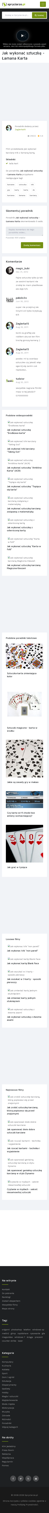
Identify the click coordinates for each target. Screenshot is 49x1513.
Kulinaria (6, 1365)
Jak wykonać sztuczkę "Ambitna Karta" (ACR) (24, 469)
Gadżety (6, 1388)
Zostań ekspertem (11, 1301)
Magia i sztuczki (10, 1396)
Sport (4, 1373)
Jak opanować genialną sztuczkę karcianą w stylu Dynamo (24, 1172)
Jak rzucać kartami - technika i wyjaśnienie (23, 1150)
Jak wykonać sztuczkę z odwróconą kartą (20, 529)
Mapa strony (8, 1308)
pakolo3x (21, 297)
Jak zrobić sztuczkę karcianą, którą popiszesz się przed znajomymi (22, 1110)
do (34, 190)
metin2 (5, 1333)
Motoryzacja (8, 1408)
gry (8, 190)
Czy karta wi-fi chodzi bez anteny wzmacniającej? (21, 814)
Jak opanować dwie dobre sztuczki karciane (21, 1131)
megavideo (7, 1337)
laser (20, 1341)
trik (32, 184)
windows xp (38, 1329)
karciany (33, 195)
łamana (22, 195)
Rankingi (6, 1297)
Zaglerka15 (20, 129)
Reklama (6, 1454)
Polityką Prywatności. (27, 1504)
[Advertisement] (24, 91)
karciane (10, 184)
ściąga (30, 1337)
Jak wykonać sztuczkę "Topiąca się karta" (24, 488)
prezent (39, 1337)
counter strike (9, 1341)
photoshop (16, 1329)
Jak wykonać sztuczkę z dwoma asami (24, 1018)
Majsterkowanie (10, 1400)
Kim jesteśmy (9, 1446)
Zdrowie (6, 1415)
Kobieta (5, 1369)
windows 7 (20, 1337)
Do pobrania (8, 1293)
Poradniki (6, 1423)
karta (26, 190)
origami (6, 1329)
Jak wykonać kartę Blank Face (23, 963)
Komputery (7, 1362)
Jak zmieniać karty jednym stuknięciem (21, 999)
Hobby (5, 1392)
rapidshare (23, 1333)
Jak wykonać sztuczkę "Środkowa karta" (19, 431)
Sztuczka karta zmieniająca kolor (21, 675)
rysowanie (35, 1333)
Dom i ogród (8, 1377)
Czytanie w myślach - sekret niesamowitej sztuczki (22, 1191)
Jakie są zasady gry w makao (23, 782)
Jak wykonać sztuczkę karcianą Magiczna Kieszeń (24, 567)
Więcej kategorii (10, 1427)
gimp (13, 1333)
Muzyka (6, 1411)
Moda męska (8, 1404)
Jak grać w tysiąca (17, 867)
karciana (10, 195)
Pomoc (5, 1465)
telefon (27, 1329)
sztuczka (22, 184)
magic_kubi (23, 268)
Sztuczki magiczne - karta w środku (22, 729)
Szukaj (40, 15)
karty (17, 190)
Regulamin (7, 1461)
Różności (6, 1419)
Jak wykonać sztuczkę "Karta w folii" (24, 548)
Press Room (8, 1450)
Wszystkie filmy (10, 1304)
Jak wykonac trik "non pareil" (22, 950)
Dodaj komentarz (32, 245)
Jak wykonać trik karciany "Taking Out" (21, 450)
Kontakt (6, 1289)
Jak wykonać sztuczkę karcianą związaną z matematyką (24, 510)
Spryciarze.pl (31, 1495)
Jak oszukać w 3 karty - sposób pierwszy (24, 980)
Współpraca (8, 1458)
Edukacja (6, 1381)
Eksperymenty (9, 1385)
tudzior (20, 378)
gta (43, 1333)
